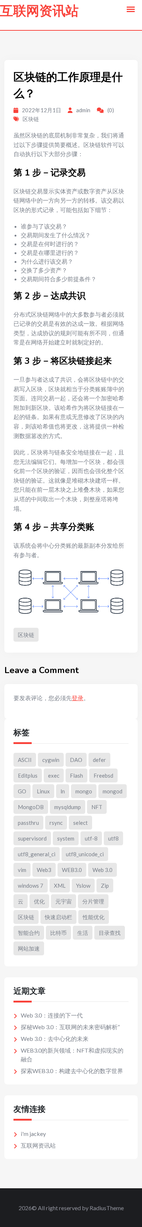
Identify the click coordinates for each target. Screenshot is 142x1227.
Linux (43, 791)
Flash (76, 775)
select (80, 822)
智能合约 (29, 932)
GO (22, 791)
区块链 (31, 119)
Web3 (44, 870)
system (65, 838)
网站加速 (29, 948)
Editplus (28, 775)
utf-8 (91, 838)
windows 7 (30, 885)
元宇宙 (63, 901)
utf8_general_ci (36, 854)
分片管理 (93, 901)
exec (53, 775)
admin (83, 110)
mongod (112, 791)
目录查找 (110, 932)
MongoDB (31, 807)
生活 (82, 932)
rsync (56, 822)
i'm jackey (33, 1133)
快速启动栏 (58, 917)
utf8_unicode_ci (85, 854)
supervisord (32, 838)
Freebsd (103, 775)
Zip (105, 885)
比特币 (58, 932)
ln (62, 791)
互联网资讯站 (39, 11)
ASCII (25, 759)
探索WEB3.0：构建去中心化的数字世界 (72, 1070)
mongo (83, 791)
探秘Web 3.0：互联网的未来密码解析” (70, 1026)
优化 (39, 901)
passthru (28, 822)
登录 (77, 697)
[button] (130, 9)
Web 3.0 (102, 870)
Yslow (83, 885)
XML (60, 885)
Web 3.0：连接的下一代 (52, 1015)
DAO (76, 759)
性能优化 (93, 917)
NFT (96, 807)
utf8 (113, 838)
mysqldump (67, 807)
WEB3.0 (72, 870)
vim (22, 870)
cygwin (50, 759)
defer (99, 759)
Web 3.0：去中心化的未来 (54, 1038)
